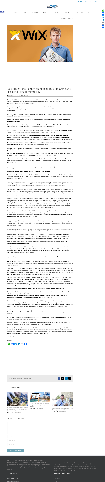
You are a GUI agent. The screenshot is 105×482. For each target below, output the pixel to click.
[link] (80, 2)
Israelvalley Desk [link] (12, 95)
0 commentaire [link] (17, 412)
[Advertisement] (40, 75)
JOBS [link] (30, 95)
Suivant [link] (70, 18)
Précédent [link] (63, 18)
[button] (8, 402)
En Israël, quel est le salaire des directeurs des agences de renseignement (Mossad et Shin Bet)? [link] (39, 405)
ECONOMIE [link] (58, 478)
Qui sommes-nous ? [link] (13, 478)
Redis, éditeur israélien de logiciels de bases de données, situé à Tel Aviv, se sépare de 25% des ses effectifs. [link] (17, 409)
